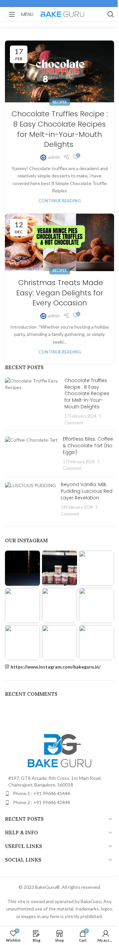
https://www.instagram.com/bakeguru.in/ (55, 667)
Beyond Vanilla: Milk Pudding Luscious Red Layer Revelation (86, 491)
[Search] (110, 14)
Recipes (60, 102)
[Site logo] (62, 14)
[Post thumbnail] (32, 401)
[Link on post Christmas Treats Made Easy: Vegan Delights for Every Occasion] (59, 242)
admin (54, 157)
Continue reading (59, 200)
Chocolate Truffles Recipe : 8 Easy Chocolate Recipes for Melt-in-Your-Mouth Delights (60, 129)
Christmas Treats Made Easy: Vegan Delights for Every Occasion (59, 292)
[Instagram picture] (22, 568)
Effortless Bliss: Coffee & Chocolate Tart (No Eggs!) (88, 445)
